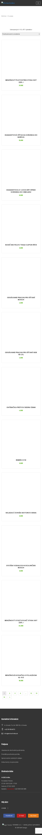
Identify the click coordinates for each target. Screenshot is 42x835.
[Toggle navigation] (38, 3)
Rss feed (33, 816)
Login (3, 808)
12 (31, 693)
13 (36, 693)
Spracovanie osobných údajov (11, 758)
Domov (3, 16)
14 (4, 697)
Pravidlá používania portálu (10, 754)
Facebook (9, 816)
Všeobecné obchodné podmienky (13, 750)
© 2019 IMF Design (21, 828)
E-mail (21, 816)
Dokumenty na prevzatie (9, 762)
